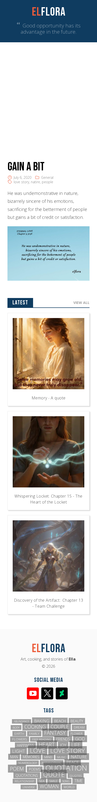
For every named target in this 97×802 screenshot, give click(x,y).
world (69, 787)
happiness (25, 745)
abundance (21, 721)
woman (49, 786)
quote (54, 774)
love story (21, 182)
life (75, 744)
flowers (19, 739)
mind (48, 757)
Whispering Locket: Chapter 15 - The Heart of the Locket (48, 499)
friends (63, 738)
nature (79, 756)
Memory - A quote (49, 398)
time (78, 780)
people (47, 182)
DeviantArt (62, 693)
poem (17, 768)
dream (79, 727)
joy (63, 745)
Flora (48, 12)
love (37, 750)
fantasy (55, 732)
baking (41, 721)
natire (35, 182)
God (80, 739)
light (18, 751)
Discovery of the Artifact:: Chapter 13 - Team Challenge (48, 603)
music (61, 757)
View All (81, 302)
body (16, 727)
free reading (41, 739)
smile (53, 781)
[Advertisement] (48, 93)
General (47, 177)
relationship (24, 781)
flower (77, 734)
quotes (76, 776)
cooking (35, 726)
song (65, 781)
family (34, 734)
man (14, 756)
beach (60, 721)
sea (41, 781)
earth (19, 734)
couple (60, 726)
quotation (66, 768)
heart (47, 744)
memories (31, 757)
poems (35, 769)
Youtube (33, 693)
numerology (27, 763)
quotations (26, 775)
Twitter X (47, 693)
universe (29, 787)
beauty (77, 720)
